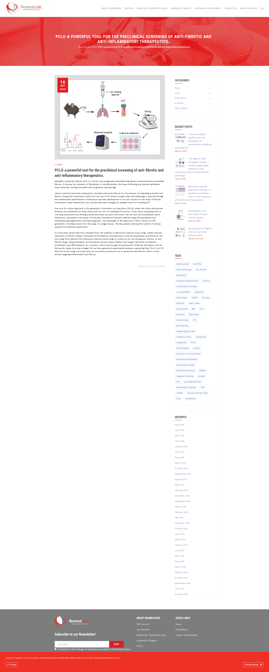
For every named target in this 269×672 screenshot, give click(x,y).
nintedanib (201, 337)
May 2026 (179, 425)
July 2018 (179, 589)
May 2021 (179, 517)
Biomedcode (84, 47)
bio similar (201, 269)
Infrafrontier (182, 320)
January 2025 (181, 446)
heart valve (194, 303)
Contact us (231, 8)
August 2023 (181, 479)
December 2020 (182, 523)
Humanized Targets (146, 640)
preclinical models (185, 365)
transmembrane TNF (197, 393)
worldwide (190, 398)
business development (187, 281)
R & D (139, 646)
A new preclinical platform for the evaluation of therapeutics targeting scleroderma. (193, 141)
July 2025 (179, 430)
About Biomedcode (111, 8)
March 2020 (180, 539)
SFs (178, 382)
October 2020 (181, 528)
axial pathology (183, 269)
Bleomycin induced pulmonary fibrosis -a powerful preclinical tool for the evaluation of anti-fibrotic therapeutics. (193, 193)
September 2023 (183, 474)
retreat (201, 376)
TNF (203, 387)
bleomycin (181, 275)
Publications (180, 98)
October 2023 (181, 468)
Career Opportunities (186, 635)
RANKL (203, 370)
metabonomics (183, 337)
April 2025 (179, 441)
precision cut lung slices (188, 354)
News (177, 93)
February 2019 (181, 572)
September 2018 (182, 583)
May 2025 (179, 435)
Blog (60, 165)
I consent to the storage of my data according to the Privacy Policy (94, 649)
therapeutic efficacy (186, 387)
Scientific (179, 103)
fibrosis (205, 297)
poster (196, 348)
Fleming (180, 303)
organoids (181, 342)
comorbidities (183, 292)
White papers (181, 108)
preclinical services (185, 370)
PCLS (193, 342)
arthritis (197, 264)
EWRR (194, 297)
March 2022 (180, 507)
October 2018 (181, 578)
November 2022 (182, 496)
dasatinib (199, 292)
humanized (181, 309)
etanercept (181, 297)
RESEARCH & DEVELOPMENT (208, 8)
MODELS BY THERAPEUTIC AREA (152, 8)
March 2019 (180, 567)
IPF (194, 320)
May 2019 (179, 556)
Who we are (143, 624)
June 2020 (180, 534)
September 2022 (183, 501)
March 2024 (180, 463)
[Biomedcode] (25, 8)
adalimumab (182, 264)
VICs (178, 398)
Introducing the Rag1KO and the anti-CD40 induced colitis (200, 232)
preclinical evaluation (186, 359)
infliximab (194, 314)
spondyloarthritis (192, 382)
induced (180, 314)
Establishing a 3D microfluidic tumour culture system (198, 214)
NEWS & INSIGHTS (249, 8)
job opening (182, 326)
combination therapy (186, 286)
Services (129, 8)
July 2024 (179, 452)
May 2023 (179, 485)
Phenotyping (182, 348)
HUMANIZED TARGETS (181, 8)
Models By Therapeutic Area (151, 635)
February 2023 (181, 490)
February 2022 (181, 512)
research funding (184, 376)
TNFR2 (179, 393)
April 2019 (179, 561)
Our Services (143, 629)
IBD (193, 309)
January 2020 (181, 545)
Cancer (206, 281)
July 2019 (179, 550)
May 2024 (179, 457)
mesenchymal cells (185, 331)
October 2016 (181, 594)
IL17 (201, 309)
